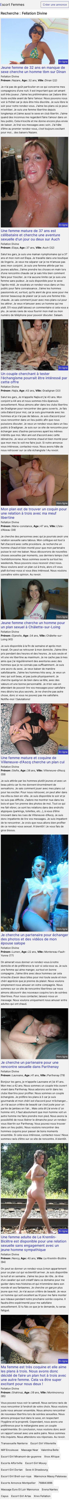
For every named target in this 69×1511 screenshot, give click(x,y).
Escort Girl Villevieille (43, 1443)
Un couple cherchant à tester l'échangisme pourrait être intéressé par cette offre (34, 378)
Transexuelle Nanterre (14, 1443)
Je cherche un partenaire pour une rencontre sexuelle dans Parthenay (30, 1064)
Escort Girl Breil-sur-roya (16, 1476)
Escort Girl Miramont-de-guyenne (21, 1456)
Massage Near (29, 1450)
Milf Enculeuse (9, 1450)
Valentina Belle (50, 1450)
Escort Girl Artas (21, 1496)
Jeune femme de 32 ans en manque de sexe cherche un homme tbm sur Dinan (33, 69)
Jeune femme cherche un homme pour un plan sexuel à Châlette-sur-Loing (33, 625)
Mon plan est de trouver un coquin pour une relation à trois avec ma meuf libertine (34, 513)
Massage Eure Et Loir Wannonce (20, 1489)
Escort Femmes (12, 5)
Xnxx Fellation (42, 1496)
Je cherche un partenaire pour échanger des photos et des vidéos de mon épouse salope (34, 939)
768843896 (45, 1482)
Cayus (4, 1496)
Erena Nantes (50, 1489)
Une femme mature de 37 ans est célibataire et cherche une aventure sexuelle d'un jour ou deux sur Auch (30, 235)
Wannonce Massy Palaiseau (50, 1476)
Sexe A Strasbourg (36, 1469)
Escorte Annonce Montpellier (18, 1482)
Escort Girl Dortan (12, 1469)
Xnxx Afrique (51, 1456)
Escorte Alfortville (11, 1463)
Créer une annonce (55, 4)
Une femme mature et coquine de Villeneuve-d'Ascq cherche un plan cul (32, 760)
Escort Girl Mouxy (36, 1463)
